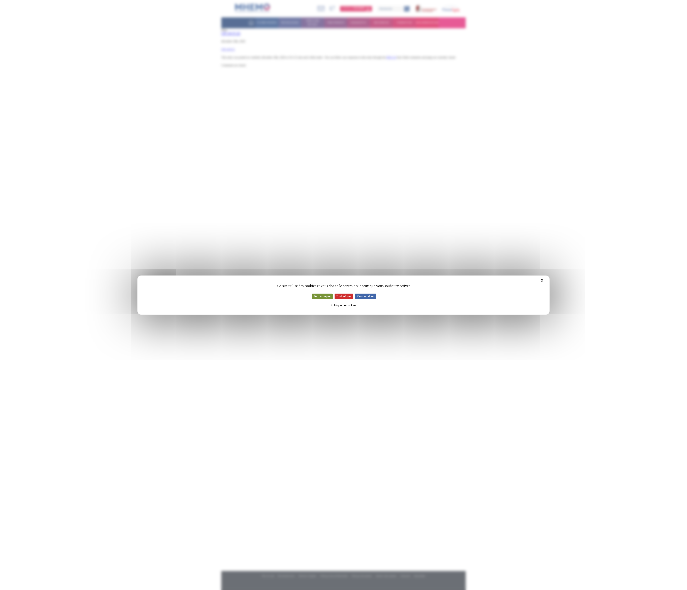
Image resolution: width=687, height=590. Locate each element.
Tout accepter (322, 296)
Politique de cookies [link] (343, 305)
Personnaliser (365, 296)
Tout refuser (343, 296)
